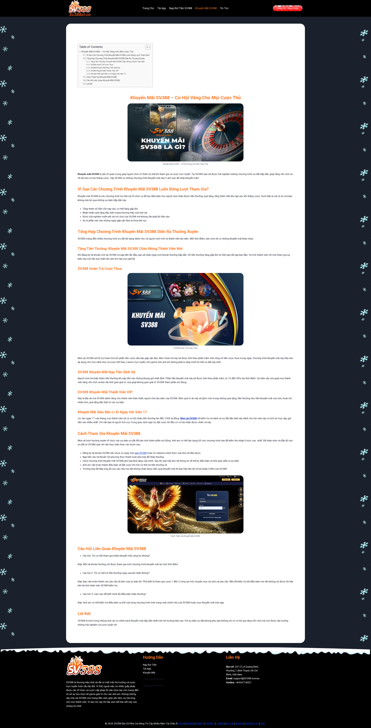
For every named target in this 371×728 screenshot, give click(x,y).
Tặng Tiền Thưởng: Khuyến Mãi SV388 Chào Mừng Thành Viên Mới (117, 61)
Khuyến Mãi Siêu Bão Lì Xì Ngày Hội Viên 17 (108, 74)
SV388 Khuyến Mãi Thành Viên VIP (104, 71)
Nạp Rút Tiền (150, 664)
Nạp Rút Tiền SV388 (180, 8)
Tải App (161, 8)
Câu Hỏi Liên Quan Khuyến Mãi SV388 (103, 80)
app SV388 (141, 453)
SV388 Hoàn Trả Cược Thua (102, 65)
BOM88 (239, 723)
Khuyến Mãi (149, 672)
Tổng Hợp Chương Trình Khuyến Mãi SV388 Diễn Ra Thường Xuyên (115, 58)
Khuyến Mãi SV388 (206, 8)
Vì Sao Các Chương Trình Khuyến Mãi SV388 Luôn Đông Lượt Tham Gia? (118, 55)
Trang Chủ (148, 8)
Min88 (255, 723)
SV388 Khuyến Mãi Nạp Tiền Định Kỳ (105, 68)
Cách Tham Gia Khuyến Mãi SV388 (101, 77)
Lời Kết (89, 84)
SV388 (69, 682)
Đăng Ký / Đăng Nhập (287, 8)
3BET (263, 723)
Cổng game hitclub (153, 679)
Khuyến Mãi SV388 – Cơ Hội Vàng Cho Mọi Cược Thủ (107, 51)
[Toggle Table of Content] (146, 47)
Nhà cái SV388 (188, 418)
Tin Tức (224, 8)
